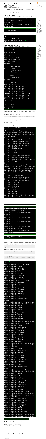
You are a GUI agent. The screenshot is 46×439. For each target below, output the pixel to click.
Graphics (38, 22)
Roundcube (38, 49)
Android (38, 6)
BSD (41, 8)
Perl (39, 42)
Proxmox (38, 46)
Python (38, 47)
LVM (37, 29)
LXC (39, 29)
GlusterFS (38, 20)
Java (40, 26)
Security (38, 51)
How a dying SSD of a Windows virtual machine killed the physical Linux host (19, 4)
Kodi (37, 28)
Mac (37, 31)
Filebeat (38, 17)
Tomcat (38, 56)
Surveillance (39, 54)
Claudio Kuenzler (7, 6)
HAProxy (38, 23)
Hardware (13, 7)
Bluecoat (38, 10)
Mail (37, 32)
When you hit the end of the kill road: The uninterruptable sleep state (27, 244)
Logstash (40, 30)
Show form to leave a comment (7, 429)
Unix (37, 57)
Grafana (38, 21)
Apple (40, 7)
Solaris (38, 53)
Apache (38, 7)
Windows (15, 7)
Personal (38, 43)
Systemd (38, 55)
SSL (41, 49)
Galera (38, 19)
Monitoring (38, 34)
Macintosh (40, 31)
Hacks (38, 24)
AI (37, 5)
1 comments (11, 6)
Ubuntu (41, 56)
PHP (37, 42)
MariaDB (40, 32)
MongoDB (40, 33)
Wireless (38, 61)
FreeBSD (38, 18)
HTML (41, 23)
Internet (38, 26)
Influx (40, 25)
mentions (11, 254)
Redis (40, 48)
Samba (38, 50)
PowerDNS (38, 45)
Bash (40, 9)
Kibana (40, 27)
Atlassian (38, 8)
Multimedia (38, 35)
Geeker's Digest (5, 244)
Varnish (38, 58)
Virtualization (20, 7)
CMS (41, 10)
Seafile (40, 50)
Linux (16, 7)
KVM (37, 27)
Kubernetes (40, 28)
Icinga (38, 25)
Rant (37, 48)
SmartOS (38, 52)
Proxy (41, 46)
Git (40, 19)
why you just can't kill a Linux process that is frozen (17, 249)
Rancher (41, 47)
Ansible (41, 6)
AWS (39, 5)
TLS (40, 55)
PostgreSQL (39, 44)
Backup (38, 9)
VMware (18, 7)
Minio (38, 33)
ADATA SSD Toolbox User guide (17, 114)
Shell (41, 51)
